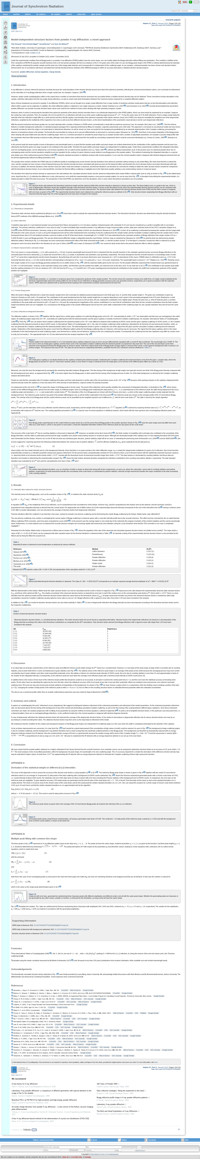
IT (190, 2)
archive (16, 14)
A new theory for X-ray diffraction (25, 1084)
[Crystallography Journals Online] (179, 2)
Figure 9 (32, 817)
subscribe (81, 14)
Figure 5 (32, 420)
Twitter (124, 1140)
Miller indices (87, 508)
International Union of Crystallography (105, 1154)
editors (28, 14)
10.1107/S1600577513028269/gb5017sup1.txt (51, 925)
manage (88, 1157)
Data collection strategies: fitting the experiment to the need (120, 1091)
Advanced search (140, 1150)
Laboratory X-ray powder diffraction (110, 1104)
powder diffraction (27, 72)
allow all (65, 1157)
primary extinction (28, 227)
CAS (67, 999)
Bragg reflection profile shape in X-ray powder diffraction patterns (122, 1097)
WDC (196, 2)
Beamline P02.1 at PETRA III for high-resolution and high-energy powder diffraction (44, 1100)
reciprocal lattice (117, 227)
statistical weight (37, 767)
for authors (41, 14)
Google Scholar (88, 990)
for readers (56, 14)
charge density (55, 72)
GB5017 (147, 348)
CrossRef (64, 990)
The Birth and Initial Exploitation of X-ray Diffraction (117, 1111)
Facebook (152, 1140)
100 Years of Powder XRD (107, 1084)
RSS (186, 1140)
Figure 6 (32, 467)
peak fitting (25, 838)
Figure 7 (32, 579)
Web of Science (75, 990)
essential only (76, 1157)
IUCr (185, 2)
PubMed (143, 1013)
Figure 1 (32, 184)
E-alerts (94, 1140)
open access (96, 14)
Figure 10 (32, 894)
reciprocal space (65, 279)
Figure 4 (32, 358)
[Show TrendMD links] (179, 1129)
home (5, 14)
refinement (93, 705)
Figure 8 (32, 802)
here (156, 1062)
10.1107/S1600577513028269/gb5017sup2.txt (71, 929)
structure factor (78, 620)
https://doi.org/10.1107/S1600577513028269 (166, 25)
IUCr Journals (88, 999)
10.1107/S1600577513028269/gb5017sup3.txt (61, 933)
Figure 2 (32, 277)
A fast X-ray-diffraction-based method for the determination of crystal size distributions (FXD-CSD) (50, 1119)
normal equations (41, 72)
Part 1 (154, 23)
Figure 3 (32, 340)
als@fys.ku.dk (35, 53)
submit (69, 14)
